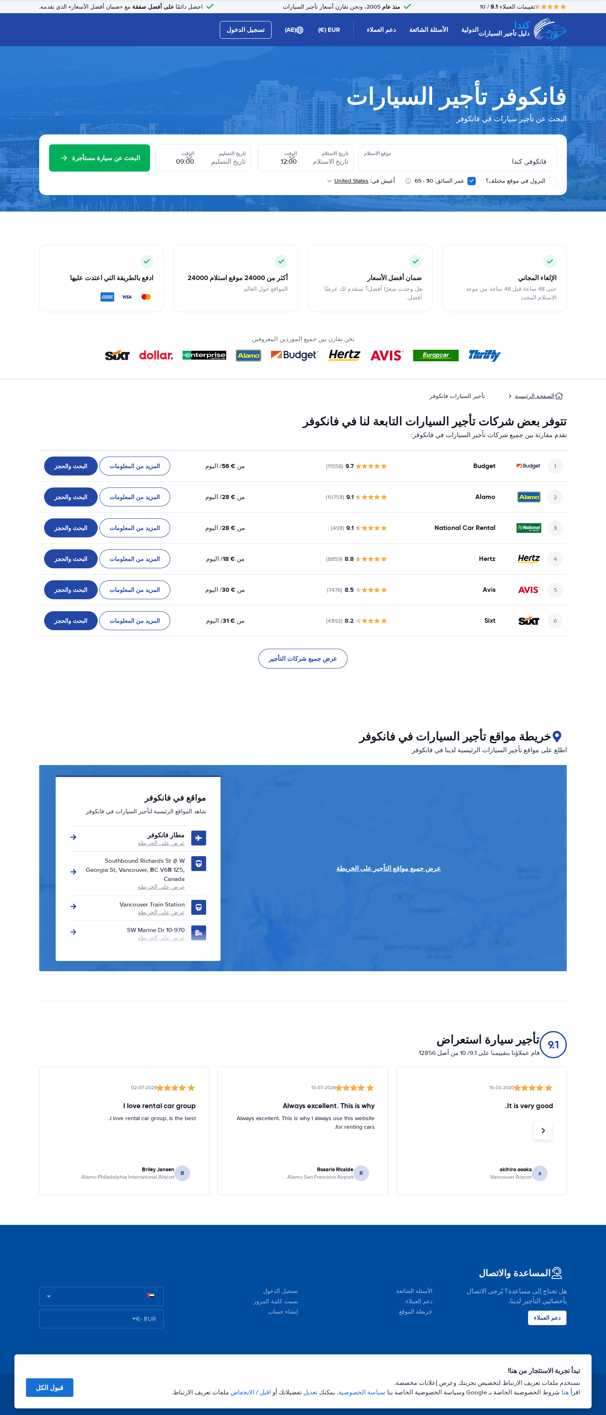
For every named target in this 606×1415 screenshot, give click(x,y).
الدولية (470, 29)
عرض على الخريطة (161, 843)
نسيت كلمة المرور (276, 1301)
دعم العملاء (381, 29)
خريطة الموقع (415, 1311)
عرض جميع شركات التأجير (303, 658)
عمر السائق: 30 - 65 (439, 180)
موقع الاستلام (377, 153)
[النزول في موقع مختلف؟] (553, 181)
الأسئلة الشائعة (428, 29)
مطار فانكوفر (166, 835)
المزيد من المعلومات (135, 466)
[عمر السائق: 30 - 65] (471, 181)
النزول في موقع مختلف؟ (516, 180)
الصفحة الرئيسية (534, 396)
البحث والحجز (70, 466)
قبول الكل (49, 1387)
